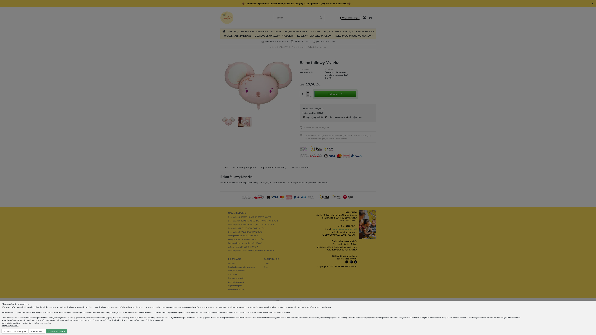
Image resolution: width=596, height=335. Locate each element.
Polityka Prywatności (10, 325)
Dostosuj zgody (36, 331)
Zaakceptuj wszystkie (56, 331)
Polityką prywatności (154, 320)
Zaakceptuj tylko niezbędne (14, 331)
